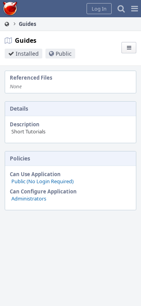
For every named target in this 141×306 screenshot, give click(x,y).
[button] (134, 8)
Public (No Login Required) (42, 181)
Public (64, 53)
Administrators (28, 198)
